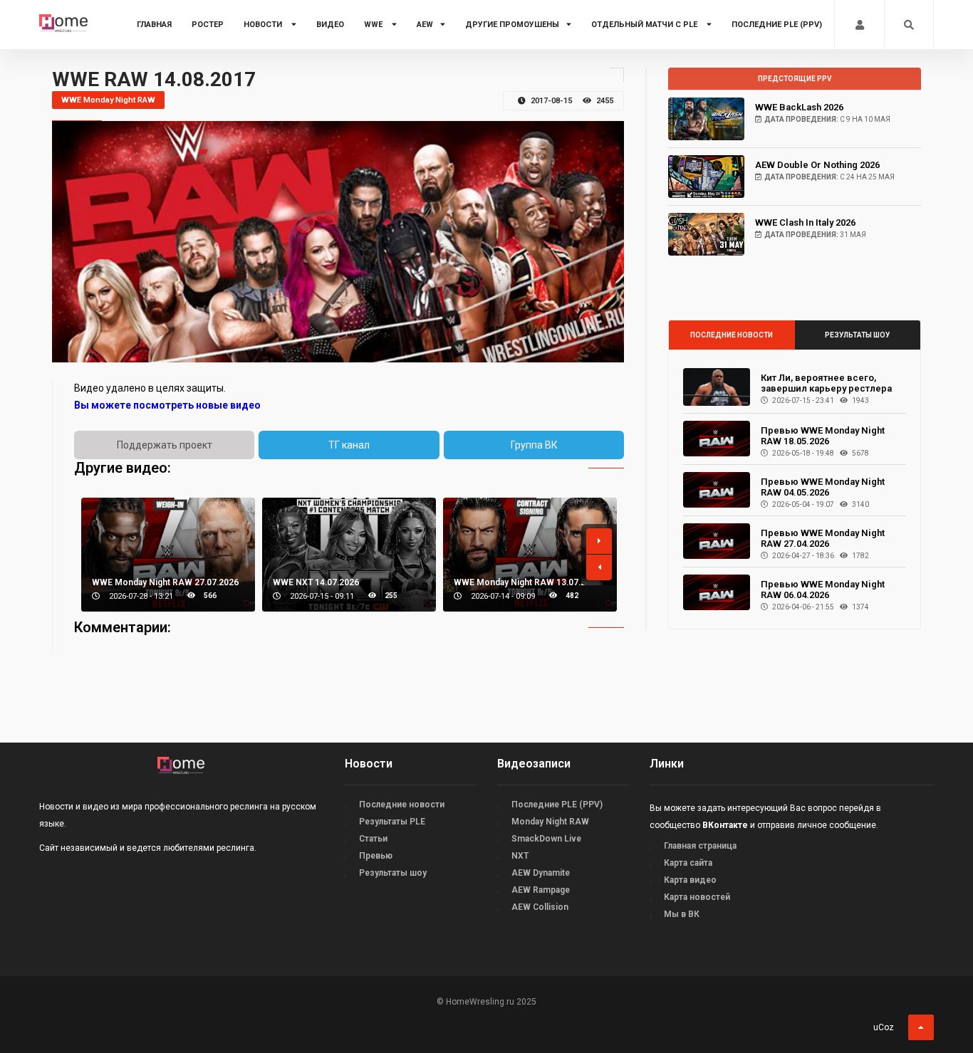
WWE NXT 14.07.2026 (316, 582)
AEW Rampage (540, 890)
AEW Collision (539, 907)
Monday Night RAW (550, 822)
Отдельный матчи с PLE (645, 24)
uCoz (883, 1027)
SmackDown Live (546, 839)
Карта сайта (688, 863)
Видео (330, 24)
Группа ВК (534, 445)
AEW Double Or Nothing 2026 (817, 164)
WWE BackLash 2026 (799, 107)
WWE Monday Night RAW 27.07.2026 (165, 582)
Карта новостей (697, 897)
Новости (264, 24)
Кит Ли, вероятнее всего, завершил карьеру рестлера (826, 383)
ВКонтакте (725, 825)
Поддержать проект (164, 445)
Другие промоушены (512, 24)
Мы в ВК (681, 914)
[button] (599, 541)
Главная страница (700, 846)
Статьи (373, 839)
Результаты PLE (392, 822)
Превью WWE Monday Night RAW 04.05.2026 (823, 487)
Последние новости (731, 335)
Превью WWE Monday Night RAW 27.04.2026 (823, 538)
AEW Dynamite (540, 873)
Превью (375, 856)
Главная (154, 24)
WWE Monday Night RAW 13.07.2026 (527, 582)
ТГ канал (349, 445)
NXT (520, 856)
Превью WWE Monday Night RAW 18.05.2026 (823, 435)
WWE (374, 24)
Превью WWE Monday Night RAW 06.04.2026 (823, 589)
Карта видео (690, 880)
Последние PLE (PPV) (777, 24)
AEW (425, 24)
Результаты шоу (857, 335)
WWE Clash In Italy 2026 (805, 222)
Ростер (208, 24)
